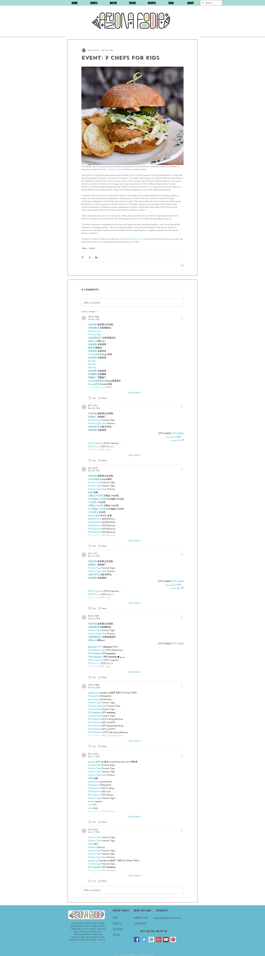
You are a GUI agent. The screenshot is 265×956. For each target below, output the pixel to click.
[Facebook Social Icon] (136, 939)
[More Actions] (182, 318)
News (84, 248)
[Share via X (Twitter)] (89, 257)
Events (92, 248)
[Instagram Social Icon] (151, 939)
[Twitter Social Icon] (144, 939)
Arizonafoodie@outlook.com (167, 917)
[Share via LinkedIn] (96, 257)
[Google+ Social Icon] (158, 939)
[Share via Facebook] (82, 257)
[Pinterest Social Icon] (173, 939)
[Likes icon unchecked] (90, 398)
